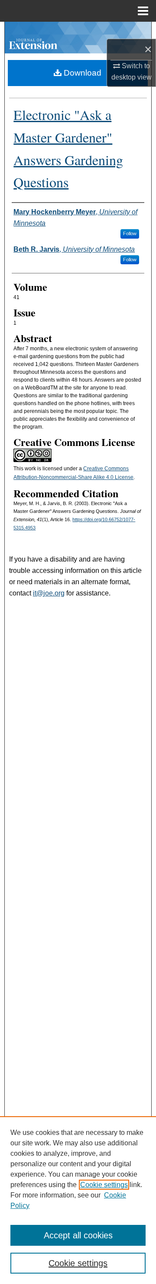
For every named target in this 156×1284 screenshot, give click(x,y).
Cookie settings (104, 1184)
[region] (78, 1200)
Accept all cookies (78, 1235)
